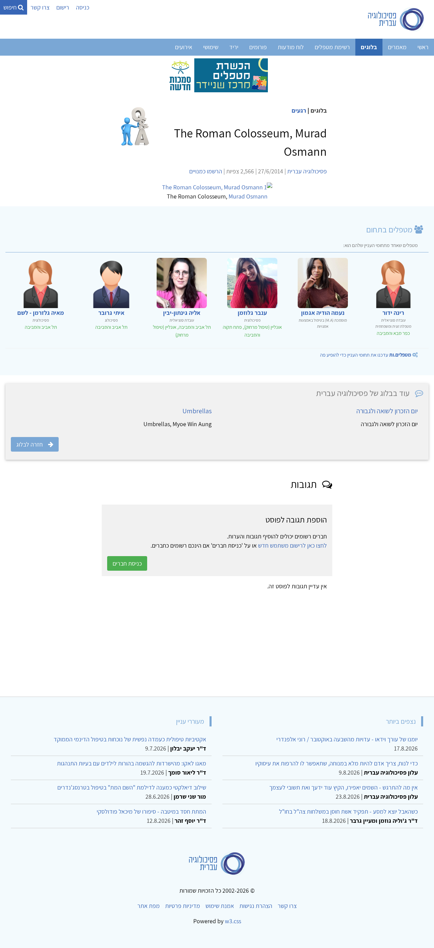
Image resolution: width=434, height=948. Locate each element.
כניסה (82, 7)
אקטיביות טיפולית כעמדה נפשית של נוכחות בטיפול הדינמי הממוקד (130, 739)
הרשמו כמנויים (205, 171)
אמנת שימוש (219, 906)
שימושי (210, 47)
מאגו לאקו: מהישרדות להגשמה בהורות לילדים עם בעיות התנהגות (131, 763)
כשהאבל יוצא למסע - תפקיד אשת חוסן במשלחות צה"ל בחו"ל (348, 811)
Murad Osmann (248, 196)
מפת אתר (148, 906)
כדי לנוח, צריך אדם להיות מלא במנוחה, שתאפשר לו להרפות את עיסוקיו (336, 763)
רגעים (299, 110)
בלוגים (369, 47)
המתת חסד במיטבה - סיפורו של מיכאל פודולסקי (151, 811)
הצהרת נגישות (255, 906)
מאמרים (397, 47)
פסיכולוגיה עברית (307, 171)
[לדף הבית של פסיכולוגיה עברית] (396, 19)
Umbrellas (197, 410)
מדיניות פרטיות (182, 906)
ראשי (423, 47)
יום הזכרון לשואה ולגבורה (387, 410)
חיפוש (10, 7)
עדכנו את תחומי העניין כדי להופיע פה (365, 355)
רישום (62, 7)
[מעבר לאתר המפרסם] (217, 75)
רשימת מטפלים (332, 47)
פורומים (258, 47)
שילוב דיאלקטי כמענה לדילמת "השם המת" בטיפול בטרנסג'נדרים (131, 787)
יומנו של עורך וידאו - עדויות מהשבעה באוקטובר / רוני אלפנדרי (347, 739)
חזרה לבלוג (29, 444)
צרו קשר (40, 7)
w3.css (233, 921)
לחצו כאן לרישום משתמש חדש (292, 545)
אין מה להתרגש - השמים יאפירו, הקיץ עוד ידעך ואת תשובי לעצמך (343, 787)
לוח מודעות (291, 47)
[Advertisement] (225, 640)
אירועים (183, 47)
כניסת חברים (127, 563)
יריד (233, 47)
